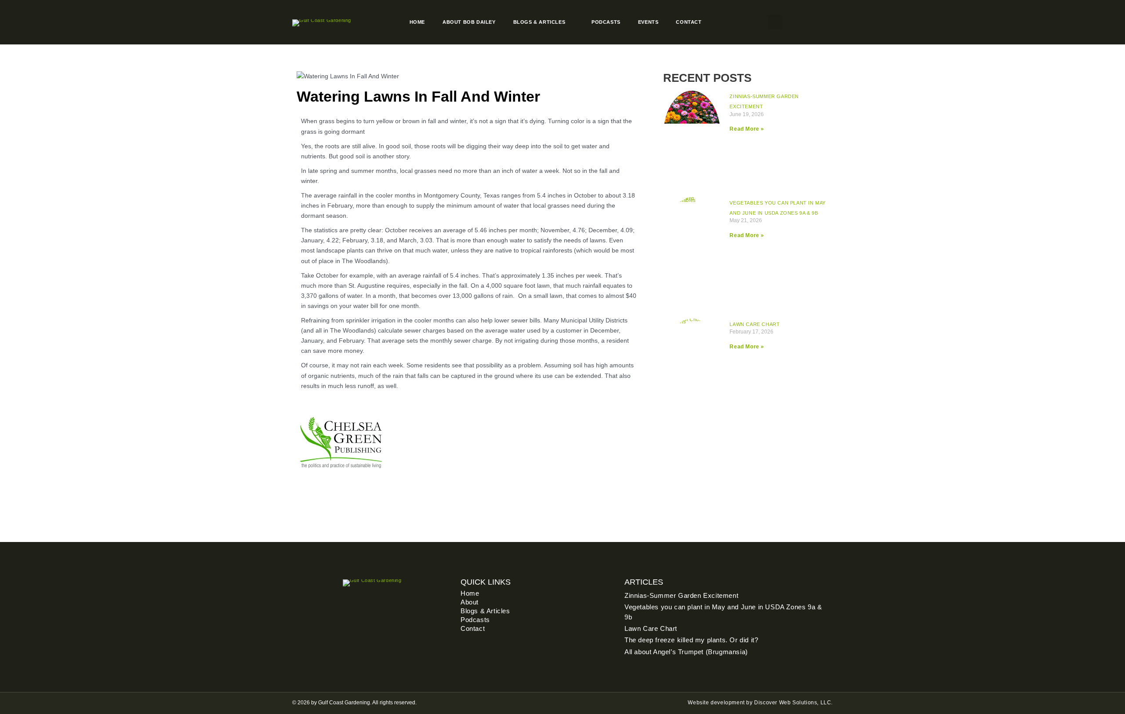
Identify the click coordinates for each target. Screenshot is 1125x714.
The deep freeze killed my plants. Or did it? (691, 640)
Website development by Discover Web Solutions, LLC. (760, 702)
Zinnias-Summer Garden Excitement (681, 595)
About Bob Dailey (469, 22)
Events (648, 22)
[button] (775, 22)
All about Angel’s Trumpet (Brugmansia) (686, 651)
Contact (688, 22)
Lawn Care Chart (754, 324)
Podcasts (606, 22)
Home (417, 22)
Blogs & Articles (539, 22)
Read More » (746, 129)
